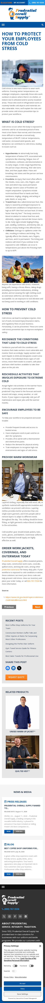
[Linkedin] (26, 916)
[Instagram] (9, 916)
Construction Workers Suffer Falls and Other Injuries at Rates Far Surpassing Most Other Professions (21, 636)
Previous (9, 606)
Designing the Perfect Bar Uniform (20, 644)
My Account (19, 2)
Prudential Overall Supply (12, 561)
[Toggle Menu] (3, 25)
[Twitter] (4, 916)
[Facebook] (15, 916)
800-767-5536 (33, 581)
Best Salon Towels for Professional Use (22, 656)
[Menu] (3, 887)
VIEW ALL (19, 831)
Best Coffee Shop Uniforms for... (21, 848)
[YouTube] (20, 916)
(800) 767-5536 (38, 2)
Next (37, 606)
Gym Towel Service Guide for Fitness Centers (21, 650)
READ (9, 831)
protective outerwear (11, 569)
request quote (16, 677)
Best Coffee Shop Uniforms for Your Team (20, 626)
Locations (7, 2)
